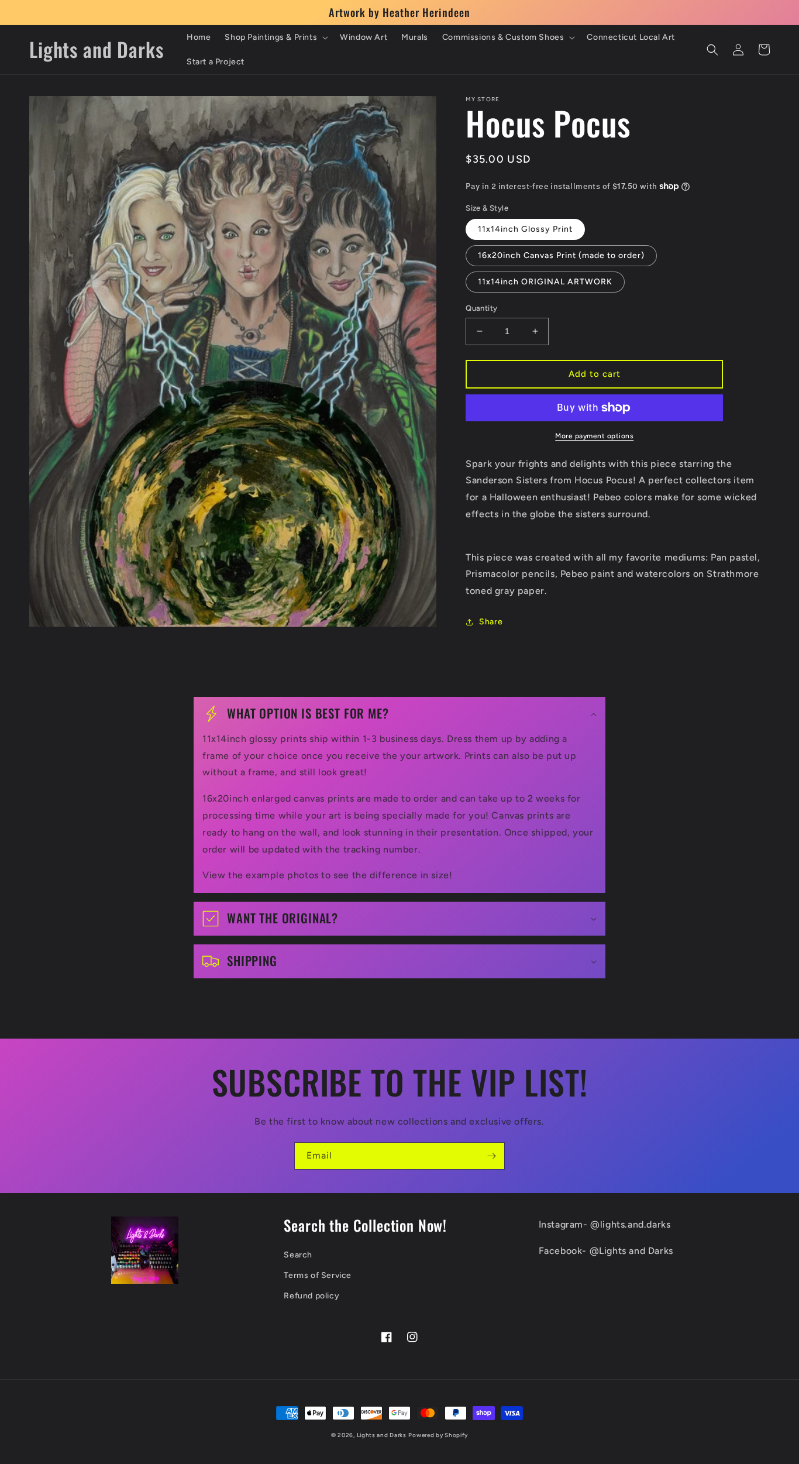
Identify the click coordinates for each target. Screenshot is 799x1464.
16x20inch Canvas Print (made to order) (561, 255)
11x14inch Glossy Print (525, 229)
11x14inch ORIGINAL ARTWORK (545, 282)
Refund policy (311, 1296)
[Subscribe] (491, 1156)
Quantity (481, 308)
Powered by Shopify (438, 1435)
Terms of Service (318, 1275)
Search (298, 1255)
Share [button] (490, 622)
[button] (275, 37)
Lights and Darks (382, 1435)
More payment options (594, 436)
